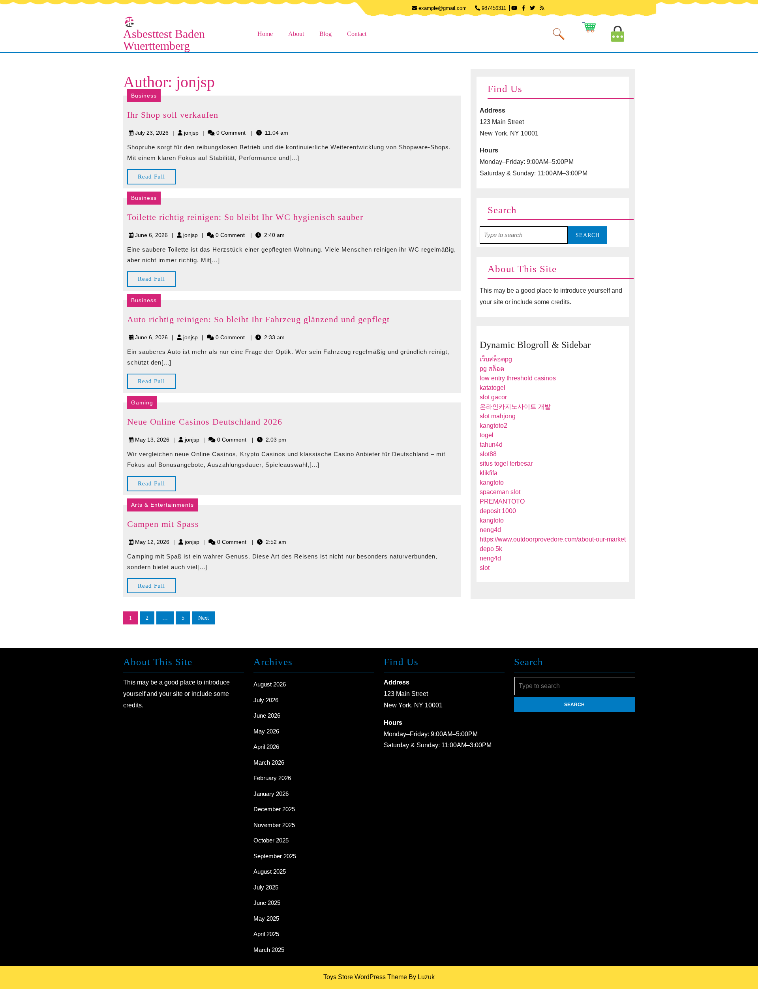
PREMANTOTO (502, 501)
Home (265, 33)
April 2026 (266, 746)
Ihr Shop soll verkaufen (172, 115)
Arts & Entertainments (162, 505)
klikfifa (488, 473)
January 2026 (271, 793)
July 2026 (265, 700)
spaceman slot (500, 492)
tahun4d (491, 444)
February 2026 (272, 778)
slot (485, 567)
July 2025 (265, 887)
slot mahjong (498, 416)
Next (203, 618)
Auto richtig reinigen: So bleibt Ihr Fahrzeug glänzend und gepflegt (258, 319)
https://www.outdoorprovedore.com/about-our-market (553, 539)
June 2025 (266, 902)
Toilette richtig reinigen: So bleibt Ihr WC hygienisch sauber (245, 217)
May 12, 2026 (152, 542)
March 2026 (268, 762)
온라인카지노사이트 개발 (515, 406)
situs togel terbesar (506, 463)
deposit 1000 (498, 511)
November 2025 (274, 825)
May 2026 (266, 731)
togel (486, 435)
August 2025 (269, 871)
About (296, 33)
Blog (325, 33)
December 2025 (274, 809)
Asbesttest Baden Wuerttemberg (164, 39)
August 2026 (269, 684)
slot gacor (493, 397)
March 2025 (268, 949)
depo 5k (491, 548)
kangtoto (492, 482)
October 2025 (271, 840)
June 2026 (266, 715)
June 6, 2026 (151, 235)
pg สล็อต (492, 368)
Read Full (157, 178)
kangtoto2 (493, 425)
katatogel (492, 387)
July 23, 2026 (152, 133)
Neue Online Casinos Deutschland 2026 (204, 422)
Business (144, 95)
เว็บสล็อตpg (496, 359)
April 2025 (266, 934)
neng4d (490, 529)
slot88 (488, 454)
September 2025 (274, 856)
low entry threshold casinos (518, 378)
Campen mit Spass (163, 524)
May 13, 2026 (152, 439)
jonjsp (191, 133)
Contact (356, 33)
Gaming (142, 402)
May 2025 (266, 918)
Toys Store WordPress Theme (365, 977)
